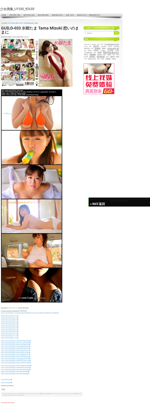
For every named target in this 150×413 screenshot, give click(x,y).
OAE (104, 55)
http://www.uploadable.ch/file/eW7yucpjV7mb (15, 361)
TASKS (85, 58)
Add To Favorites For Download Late (20, 23)
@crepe (94, 44)
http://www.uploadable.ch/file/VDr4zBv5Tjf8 (14, 371)
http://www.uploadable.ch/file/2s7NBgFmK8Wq (15, 366)
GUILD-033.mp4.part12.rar (9, 338)
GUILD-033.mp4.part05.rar (9, 324)
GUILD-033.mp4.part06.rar (9, 326)
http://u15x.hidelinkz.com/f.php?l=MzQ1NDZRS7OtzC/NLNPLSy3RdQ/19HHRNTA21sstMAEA (29, 313)
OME (109, 54)
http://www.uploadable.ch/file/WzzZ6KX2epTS (15, 351)
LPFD (94, 52)
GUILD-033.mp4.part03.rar (9, 320)
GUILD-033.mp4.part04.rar (9, 322)
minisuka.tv (94, 15)
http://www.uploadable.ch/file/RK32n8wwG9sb (15, 341)
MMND (86, 55)
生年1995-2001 (43, 15)
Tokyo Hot (92, 59)
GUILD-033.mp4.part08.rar (9, 330)
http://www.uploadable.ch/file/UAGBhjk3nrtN (15, 355)
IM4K (97, 48)
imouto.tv (81, 15)
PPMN (117, 54)
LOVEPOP (88, 52)
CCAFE (86, 46)
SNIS (117, 57)
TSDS (107, 58)
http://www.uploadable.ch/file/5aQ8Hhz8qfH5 (15, 347)
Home (4, 15)
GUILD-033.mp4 (6, 379)
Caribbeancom (111, 44)
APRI (102, 44)
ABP (98, 44)
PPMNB (86, 57)
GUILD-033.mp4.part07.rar (9, 328)
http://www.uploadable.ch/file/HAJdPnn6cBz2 (15, 353)
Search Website (116, 33)
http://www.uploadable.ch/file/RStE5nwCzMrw (15, 368)
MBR (99, 52)
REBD (92, 56)
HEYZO (87, 48)
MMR (93, 54)
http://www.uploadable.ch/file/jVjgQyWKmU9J (15, 359)
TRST (98, 59)
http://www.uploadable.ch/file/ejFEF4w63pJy (14, 374)
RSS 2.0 (76, 393)
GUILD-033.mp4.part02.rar (9, 318)
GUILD (3, 389)
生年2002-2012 (57, 15)
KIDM (96, 50)
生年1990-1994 (29, 15)
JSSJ (85, 50)
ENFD (96, 46)
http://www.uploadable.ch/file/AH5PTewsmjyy (15, 357)
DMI (90, 46)
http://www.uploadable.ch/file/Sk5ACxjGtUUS (15, 349)
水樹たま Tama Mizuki (45, 393)
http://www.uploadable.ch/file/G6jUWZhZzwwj (15, 370)
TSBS (102, 59)
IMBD (104, 48)
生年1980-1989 (14, 15)
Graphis (103, 46)
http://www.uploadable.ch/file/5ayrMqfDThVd (15, 345)
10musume (87, 44)
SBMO (107, 56)
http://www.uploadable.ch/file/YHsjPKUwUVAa (15, 363)
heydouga (116, 46)
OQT (113, 55)
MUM (99, 54)
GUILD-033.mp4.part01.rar (9, 316)
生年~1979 (70, 15)
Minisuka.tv (111, 53)
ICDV (92, 48)
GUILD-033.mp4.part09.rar (9, 332)
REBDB (101, 56)
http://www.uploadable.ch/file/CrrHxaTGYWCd (15, 343)
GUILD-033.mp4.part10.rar (9, 334)
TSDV (114, 59)
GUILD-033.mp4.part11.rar (9, 336)
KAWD (90, 50)
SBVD (112, 56)
